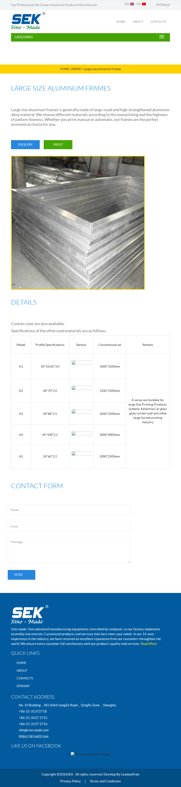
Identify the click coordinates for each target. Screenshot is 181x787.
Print (58, 144)
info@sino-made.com (34, 730)
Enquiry (25, 144)
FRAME (76, 69)
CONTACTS (158, 21)
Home (64, 69)
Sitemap (163, 5)
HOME (121, 21)
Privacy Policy (70, 781)
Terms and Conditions (105, 781)
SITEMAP (23, 686)
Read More (149, 644)
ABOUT (138, 21)
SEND (18, 574)
